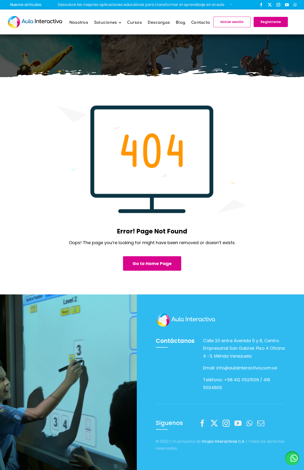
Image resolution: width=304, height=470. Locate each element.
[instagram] (278, 5)
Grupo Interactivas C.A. (223, 441)
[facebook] (261, 5)
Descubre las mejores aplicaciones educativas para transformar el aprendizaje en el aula (123, 4)
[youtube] (287, 5)
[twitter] (270, 5)
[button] (292, 458)
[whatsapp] (295, 5)
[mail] (260, 423)
